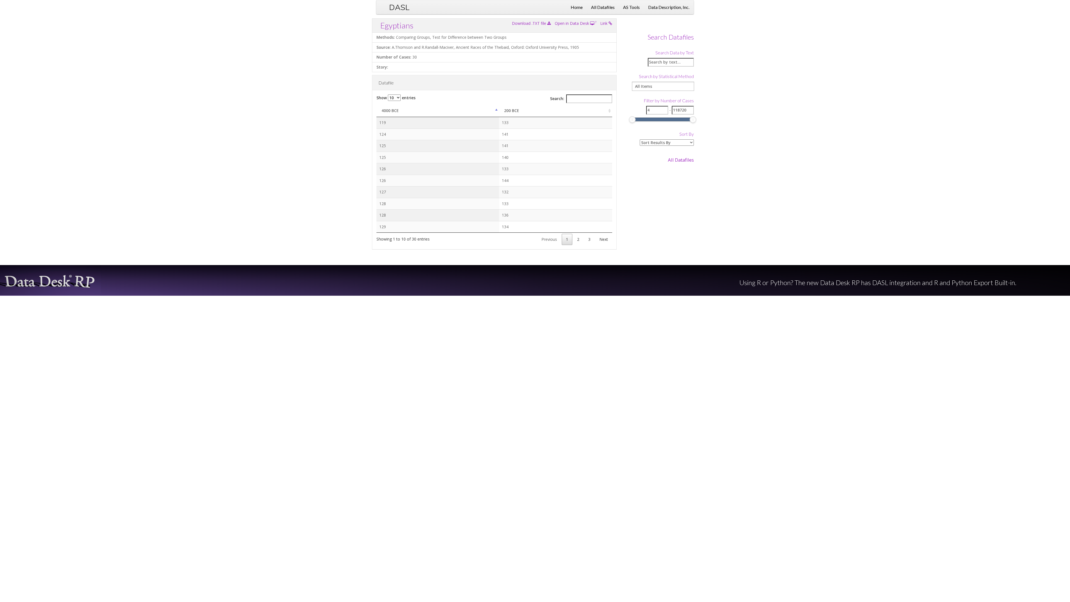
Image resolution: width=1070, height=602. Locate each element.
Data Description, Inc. (668, 7)
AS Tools (631, 7)
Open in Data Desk (572, 23)
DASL (399, 7)
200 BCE (511, 110)
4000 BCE (390, 110)
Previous (549, 239)
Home (577, 7)
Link (604, 23)
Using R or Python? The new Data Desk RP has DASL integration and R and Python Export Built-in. (877, 283)
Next (603, 239)
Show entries (395, 97)
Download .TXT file (529, 23)
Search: (557, 98)
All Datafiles (603, 7)
